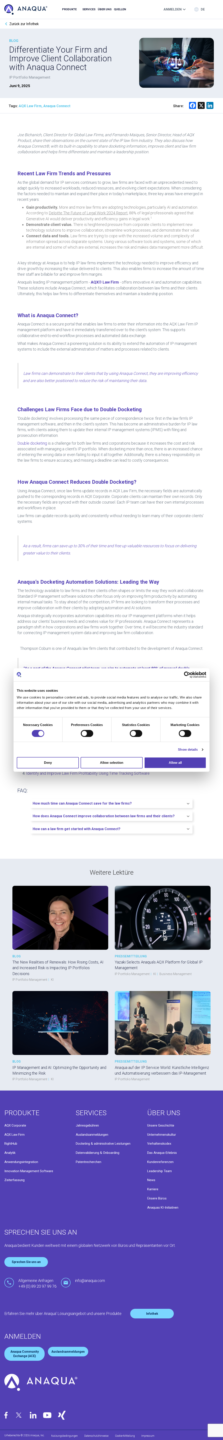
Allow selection (111, 762)
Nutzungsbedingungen (64, 1435)
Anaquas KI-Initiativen (162, 1207)
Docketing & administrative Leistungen (103, 1144)
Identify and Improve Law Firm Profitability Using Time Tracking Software (88, 773)
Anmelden (173, 9)
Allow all (175, 762)
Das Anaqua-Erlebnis (162, 1153)
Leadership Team (159, 1171)
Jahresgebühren (87, 1125)
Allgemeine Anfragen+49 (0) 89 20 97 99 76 (37, 1283)
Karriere (152, 1189)
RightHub (10, 1144)
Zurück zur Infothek (24, 24)
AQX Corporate (15, 1125)
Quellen (120, 9)
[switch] (87, 733)
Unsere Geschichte (160, 1125)
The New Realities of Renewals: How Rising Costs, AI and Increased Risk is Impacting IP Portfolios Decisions (57, 968)
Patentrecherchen (88, 1162)
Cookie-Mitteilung (125, 1435)
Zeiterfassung (14, 1180)
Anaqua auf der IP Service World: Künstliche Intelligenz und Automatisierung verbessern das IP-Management (162, 1070)
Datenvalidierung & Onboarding (97, 1153)
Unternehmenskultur (161, 1135)
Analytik (9, 1153)
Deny (48, 762)
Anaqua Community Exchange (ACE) (24, 1354)
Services (88, 9)
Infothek (152, 1313)
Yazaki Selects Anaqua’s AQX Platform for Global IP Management (159, 965)
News (151, 1180)
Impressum (147, 1435)
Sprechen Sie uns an (26, 1262)
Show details (188, 749)
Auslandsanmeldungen (92, 1135)
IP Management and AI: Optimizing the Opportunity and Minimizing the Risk (59, 1070)
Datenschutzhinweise (96, 1435)
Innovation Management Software (28, 1171)
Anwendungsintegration (21, 1162)
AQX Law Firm (14, 1135)
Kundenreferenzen (160, 1162)
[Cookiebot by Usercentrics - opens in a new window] (187, 674)
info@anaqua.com (90, 1280)
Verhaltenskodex (159, 1144)
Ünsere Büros (157, 1198)
